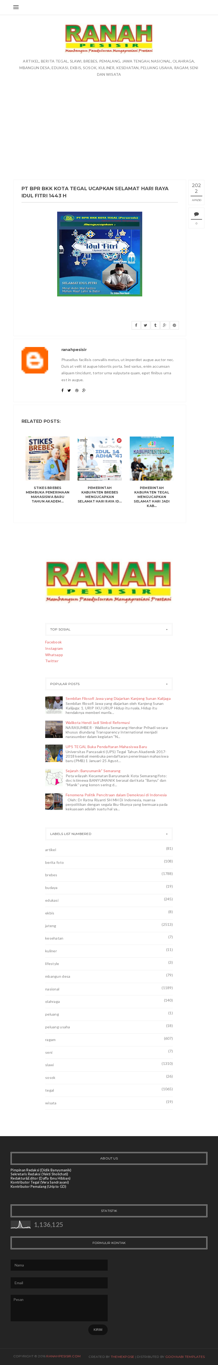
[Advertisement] (109, 117)
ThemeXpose (122, 1357)
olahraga (52, 1001)
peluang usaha (57, 1027)
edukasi (51, 900)
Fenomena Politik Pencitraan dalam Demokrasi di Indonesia (116, 795)
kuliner (51, 951)
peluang (52, 1014)
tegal (49, 1090)
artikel (50, 849)
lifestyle (52, 963)
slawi (49, 1064)
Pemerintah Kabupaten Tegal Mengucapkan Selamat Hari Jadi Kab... (152, 497)
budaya (51, 887)
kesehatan (54, 938)
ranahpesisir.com (63, 1356)
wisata (51, 1103)
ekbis (49, 913)
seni (48, 1052)
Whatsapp (54, 654)
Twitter (51, 661)
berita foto (54, 862)
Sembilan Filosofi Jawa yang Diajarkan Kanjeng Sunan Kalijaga (118, 698)
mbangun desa (57, 976)
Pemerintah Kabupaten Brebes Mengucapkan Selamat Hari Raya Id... (100, 494)
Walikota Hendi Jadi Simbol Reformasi (98, 722)
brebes (51, 875)
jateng (50, 925)
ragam (50, 1039)
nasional (52, 989)
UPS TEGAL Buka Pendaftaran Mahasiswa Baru (106, 746)
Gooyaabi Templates (185, 1357)
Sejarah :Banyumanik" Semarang (93, 770)
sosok (50, 1077)
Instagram (54, 648)
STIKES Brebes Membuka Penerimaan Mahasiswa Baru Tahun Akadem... (47, 494)
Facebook (53, 642)
